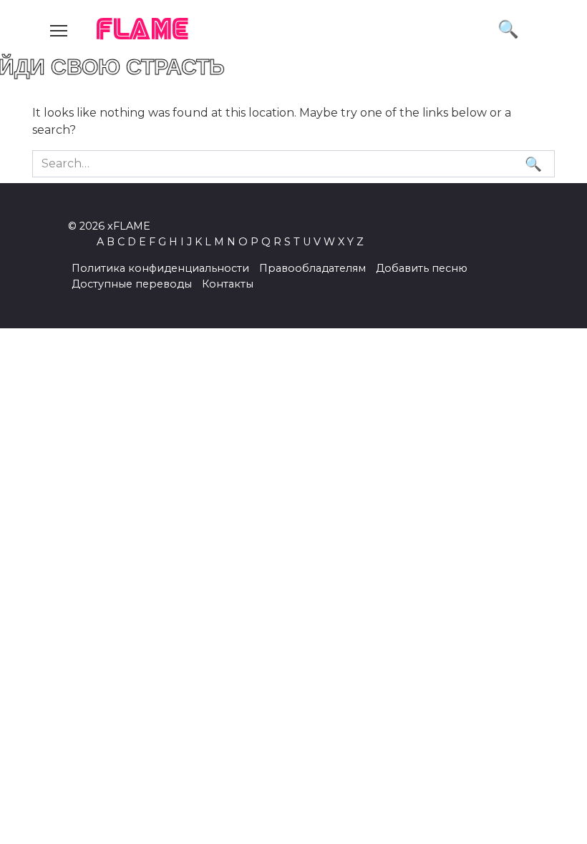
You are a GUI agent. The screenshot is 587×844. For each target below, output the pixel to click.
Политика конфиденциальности (160, 268)
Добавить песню (421, 268)
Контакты (227, 284)
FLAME (143, 30)
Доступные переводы (132, 284)
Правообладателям (312, 268)
